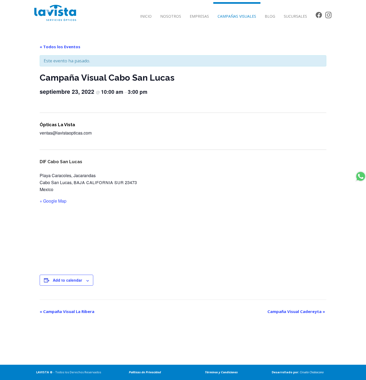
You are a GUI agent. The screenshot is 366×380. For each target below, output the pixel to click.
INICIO (146, 16)
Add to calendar (67, 280)
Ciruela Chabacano (312, 372)
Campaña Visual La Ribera (67, 311)
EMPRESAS (199, 16)
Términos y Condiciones (221, 372)
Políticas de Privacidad (145, 372)
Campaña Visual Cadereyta (296, 311)
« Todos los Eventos (60, 46)
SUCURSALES (295, 16)
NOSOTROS (170, 16)
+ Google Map (53, 201)
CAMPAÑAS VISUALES (237, 16)
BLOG (270, 16)
